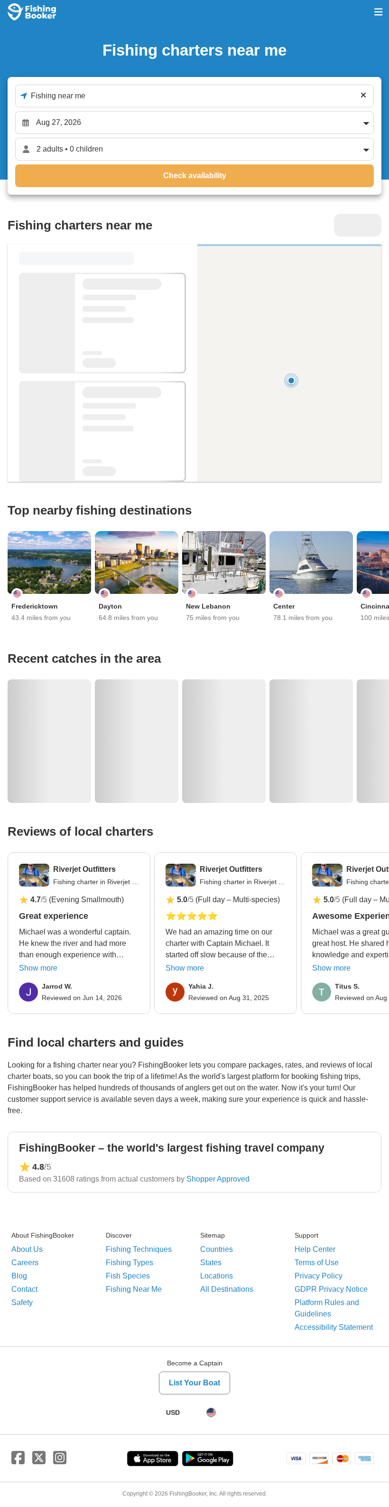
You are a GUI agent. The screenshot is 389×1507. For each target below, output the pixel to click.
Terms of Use (317, 1263)
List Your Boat (194, 1383)
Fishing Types (129, 1263)
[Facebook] (18, 1458)
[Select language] (211, 1412)
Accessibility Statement (334, 1327)
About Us (27, 1249)
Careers (24, 1263)
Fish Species (128, 1276)
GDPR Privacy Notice (331, 1289)
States (211, 1263)
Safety (22, 1302)
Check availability (194, 176)
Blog (19, 1276)
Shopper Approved (218, 1179)
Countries (216, 1249)
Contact (24, 1289)
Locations (216, 1276)
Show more (38, 968)
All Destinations (226, 1289)
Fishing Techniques (139, 1249)
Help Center (315, 1249)
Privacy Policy (319, 1276)
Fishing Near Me (134, 1289)
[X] (39, 1458)
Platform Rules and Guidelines (327, 1308)
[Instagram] (59, 1458)
